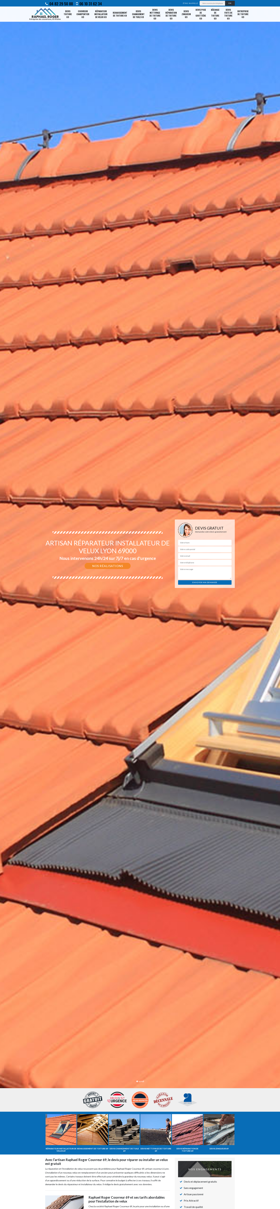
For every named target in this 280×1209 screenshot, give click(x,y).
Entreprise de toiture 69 (243, 14)
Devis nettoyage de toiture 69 (155, 14)
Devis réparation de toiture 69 (171, 14)
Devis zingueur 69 (186, 14)
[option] (140, 604)
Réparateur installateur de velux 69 (100, 14)
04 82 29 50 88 (60, 3)
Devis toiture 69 (68, 14)
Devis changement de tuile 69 (138, 14)
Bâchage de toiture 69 (215, 14)
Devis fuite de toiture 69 (228, 14)
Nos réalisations (107, 566)
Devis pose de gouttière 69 (201, 14)
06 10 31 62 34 (90, 3)
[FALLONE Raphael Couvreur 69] (45, 14)
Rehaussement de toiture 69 (120, 14)
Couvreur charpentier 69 (82, 14)
